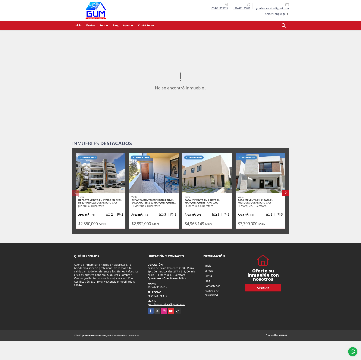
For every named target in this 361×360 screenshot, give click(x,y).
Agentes (128, 25)
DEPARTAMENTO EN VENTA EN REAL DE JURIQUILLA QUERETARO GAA (100, 201)
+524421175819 (219, 8)
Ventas (90, 25)
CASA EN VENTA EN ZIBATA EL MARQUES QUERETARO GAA (202, 201)
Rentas (103, 25)
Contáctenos (146, 25)
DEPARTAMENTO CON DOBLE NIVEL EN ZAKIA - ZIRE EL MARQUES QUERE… (153, 201)
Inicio (78, 25)
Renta (208, 276)
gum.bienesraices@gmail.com (166, 304)
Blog (115, 25)
